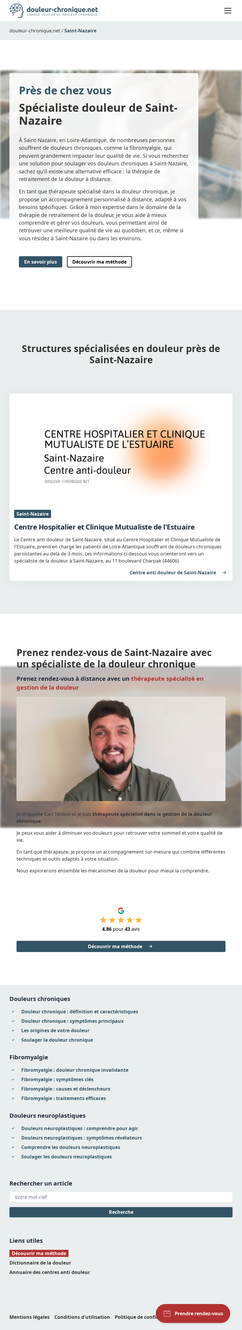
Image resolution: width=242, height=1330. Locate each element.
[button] (227, 11)
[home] (53, 11)
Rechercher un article (40, 1183)
